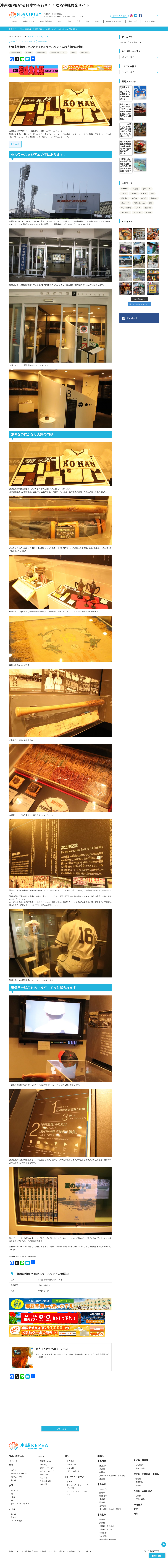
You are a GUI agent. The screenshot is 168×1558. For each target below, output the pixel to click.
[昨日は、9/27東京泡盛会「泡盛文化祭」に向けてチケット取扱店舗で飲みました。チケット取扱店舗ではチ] (125, 234)
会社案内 (28, 1551)
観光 (60, 21)
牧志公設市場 (126, 208)
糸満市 (102, 1469)
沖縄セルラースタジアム (58, 52)
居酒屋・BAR (45, 1461)
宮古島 (134, 198)
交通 (78, 21)
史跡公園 (70, 1468)
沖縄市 (102, 1493)
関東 (136, 1513)
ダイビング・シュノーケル (78, 1485)
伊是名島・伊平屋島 (107, 1539)
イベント (13, 1461)
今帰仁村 (103, 1533)
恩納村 (102, 1523)
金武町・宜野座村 (106, 1526)
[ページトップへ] (163, 1544)
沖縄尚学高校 (41, 52)
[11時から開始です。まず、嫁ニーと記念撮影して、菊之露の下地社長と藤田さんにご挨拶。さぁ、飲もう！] (153, 288)
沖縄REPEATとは (119, 16)
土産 (69, 21)
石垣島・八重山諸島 (143, 1491)
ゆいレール (147, 189)
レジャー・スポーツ (114, 21)
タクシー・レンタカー (20, 1504)
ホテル (123, 193)
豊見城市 (103, 1466)
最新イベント (28, 21)
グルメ (98, 21)
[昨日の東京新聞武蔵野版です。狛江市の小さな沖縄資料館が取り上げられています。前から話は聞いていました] (125, 275)
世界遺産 (134, 193)
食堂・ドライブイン (48, 1468)
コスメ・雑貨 (16, 1521)
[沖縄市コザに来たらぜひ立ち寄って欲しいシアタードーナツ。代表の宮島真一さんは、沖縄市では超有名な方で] (139, 248)
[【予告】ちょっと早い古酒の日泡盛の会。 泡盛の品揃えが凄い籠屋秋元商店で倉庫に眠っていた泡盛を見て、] (125, 248)
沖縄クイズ (125, 203)
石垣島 (137, 208)
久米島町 (139, 1465)
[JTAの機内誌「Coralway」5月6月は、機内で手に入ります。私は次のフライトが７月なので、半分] (153, 275)
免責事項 (72, 1551)
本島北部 (102, 1514)
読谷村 (102, 1502)
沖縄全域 (138, 1505)
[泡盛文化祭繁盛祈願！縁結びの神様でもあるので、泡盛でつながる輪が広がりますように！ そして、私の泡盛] (139, 261)
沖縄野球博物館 (15, 52)
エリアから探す (149, 21)
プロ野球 (70, 1488)
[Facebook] (140, 15)
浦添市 (102, 1479)
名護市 (102, 1519)
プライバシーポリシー (85, 1551)
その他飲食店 (45, 1481)
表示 (18, 144)
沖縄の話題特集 (46, 21)
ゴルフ (69, 1495)
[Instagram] (131, 15)
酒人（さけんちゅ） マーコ (39, 36)
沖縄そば (154, 198)
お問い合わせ (63, 1551)
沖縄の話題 (133, 21)
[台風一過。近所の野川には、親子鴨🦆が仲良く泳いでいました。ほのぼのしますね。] (139, 275)
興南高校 (29, 52)
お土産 (12, 1509)
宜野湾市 (103, 1496)
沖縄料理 (43, 1484)
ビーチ (69, 1482)
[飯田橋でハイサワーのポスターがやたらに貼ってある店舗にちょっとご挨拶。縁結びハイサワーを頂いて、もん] (139, 288)
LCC (13, 1497)
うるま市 (103, 1489)
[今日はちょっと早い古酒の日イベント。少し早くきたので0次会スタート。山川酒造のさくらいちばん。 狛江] (139, 234)
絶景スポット (72, 1464)
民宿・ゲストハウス (19, 1473)
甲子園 (73, 52)
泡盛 (150, 203)
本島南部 (102, 1461)
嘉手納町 (103, 1506)
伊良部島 (139, 1482)
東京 (136, 1509)
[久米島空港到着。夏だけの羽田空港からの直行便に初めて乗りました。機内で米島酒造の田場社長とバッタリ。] (125, 261)
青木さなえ (138, 212)
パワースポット (73, 1471)
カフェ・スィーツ (47, 1471)
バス (13, 1500)
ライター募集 (52, 1551)
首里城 (148, 212)
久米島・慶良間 (141, 1460)
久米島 (143, 193)
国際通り (124, 198)
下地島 (138, 1485)
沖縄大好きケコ (139, 203)
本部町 (143, 198)
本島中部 (102, 1484)
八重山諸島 (140, 1499)
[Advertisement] (60, 1398)
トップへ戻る (60, 1429)
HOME (15, 21)
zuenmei (124, 189)
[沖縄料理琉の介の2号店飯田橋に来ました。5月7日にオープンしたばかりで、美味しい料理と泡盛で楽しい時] (125, 288)
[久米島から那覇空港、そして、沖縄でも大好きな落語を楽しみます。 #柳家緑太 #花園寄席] (153, 248)
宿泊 (88, 21)
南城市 (102, 1472)
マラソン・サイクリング (77, 1491)
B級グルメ (44, 1474)
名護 (152, 193)
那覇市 (13, 41)
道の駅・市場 (16, 1477)
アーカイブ (124, 42)
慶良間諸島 (140, 1468)
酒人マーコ (84, 52)
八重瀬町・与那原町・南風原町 (112, 1475)
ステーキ (43, 1478)
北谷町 (102, 1499)
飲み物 (14, 1517)
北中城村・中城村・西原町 (110, 1509)
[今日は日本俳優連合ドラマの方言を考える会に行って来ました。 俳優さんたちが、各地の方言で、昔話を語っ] (153, 261)
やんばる (135, 189)
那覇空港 (148, 208)
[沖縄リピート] (25, 15)
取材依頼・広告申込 (39, 1551)
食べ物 (14, 1480)
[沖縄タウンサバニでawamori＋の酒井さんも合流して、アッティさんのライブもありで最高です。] (153, 234)
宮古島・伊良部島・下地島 (146, 1474)
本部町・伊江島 (105, 1529)
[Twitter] (135, 15)
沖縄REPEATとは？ (16, 1551)
